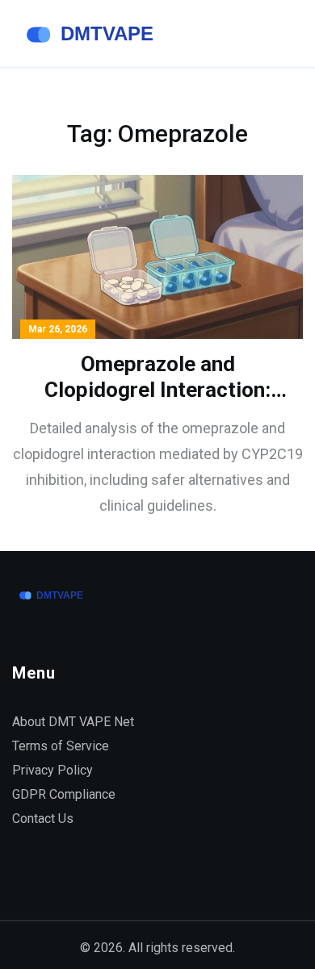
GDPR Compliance (64, 794)
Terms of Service (60, 746)
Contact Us (43, 818)
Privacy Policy (52, 770)
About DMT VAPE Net (73, 721)
